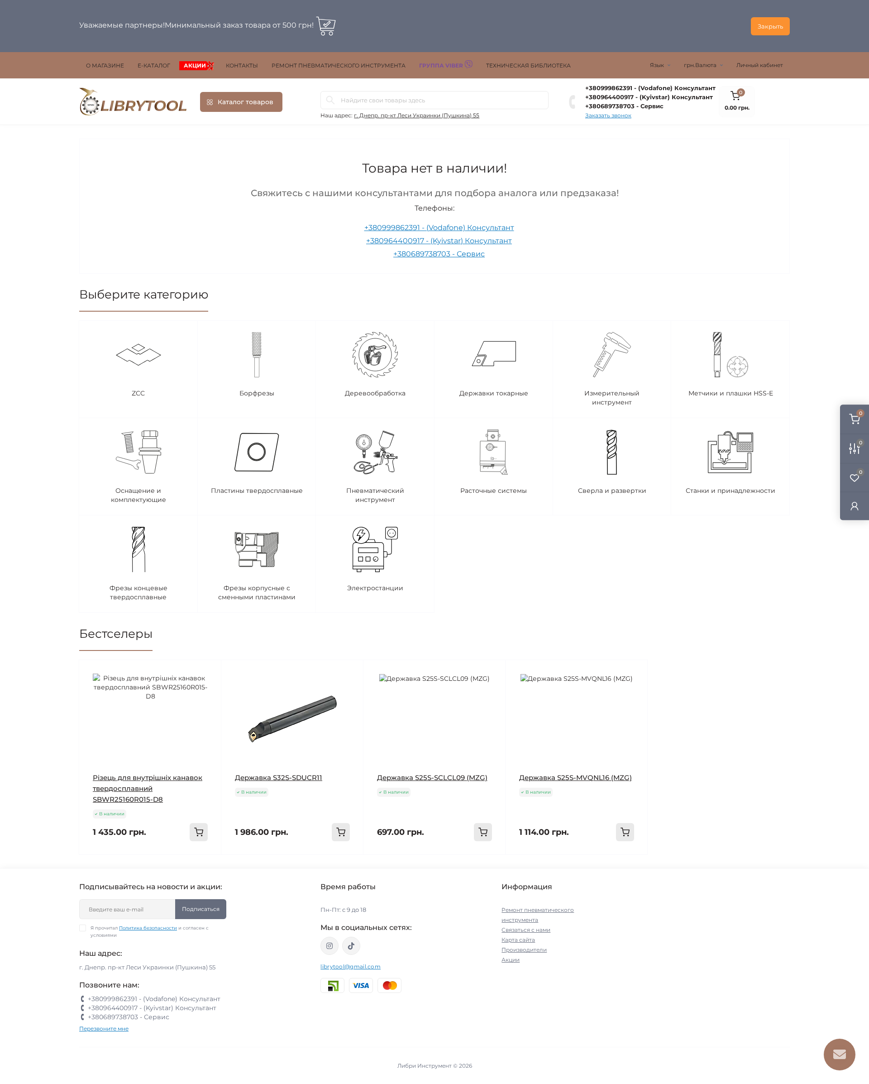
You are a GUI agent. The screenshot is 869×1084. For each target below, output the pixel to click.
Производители (524, 949)
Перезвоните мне (104, 1028)
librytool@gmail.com (350, 966)
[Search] (330, 100)
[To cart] (199, 832)
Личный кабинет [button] (759, 65)
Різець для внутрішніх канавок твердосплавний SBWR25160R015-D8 (147, 788)
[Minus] (108, 868)
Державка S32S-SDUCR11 (278, 777)
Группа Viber (441, 65)
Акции (195, 65)
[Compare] (208, 708)
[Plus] (192, 868)
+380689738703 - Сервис (624, 106)
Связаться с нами (525, 929)
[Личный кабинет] (854, 505)
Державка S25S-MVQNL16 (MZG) (575, 777)
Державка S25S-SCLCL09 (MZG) (432, 777)
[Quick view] (208, 673)
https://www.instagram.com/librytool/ (329, 946)
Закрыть (770, 26)
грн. (700, 65)
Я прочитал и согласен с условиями (150, 931)
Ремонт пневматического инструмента (339, 65)
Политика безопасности (148, 928)
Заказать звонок (608, 115)
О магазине (105, 65)
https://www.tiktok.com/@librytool (351, 946)
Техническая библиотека (528, 65)
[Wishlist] (208, 691)
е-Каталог (154, 65)
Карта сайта (518, 939)
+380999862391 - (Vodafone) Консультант (650, 88)
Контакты (242, 65)
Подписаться (201, 909)
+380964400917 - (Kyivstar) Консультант (649, 97)
